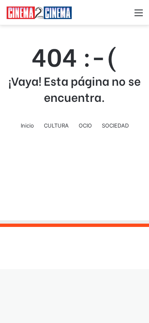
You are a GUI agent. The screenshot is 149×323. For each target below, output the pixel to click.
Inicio (27, 125)
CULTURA (56, 125)
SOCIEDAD (115, 125)
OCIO (85, 125)
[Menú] (139, 15)
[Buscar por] (124, 15)
